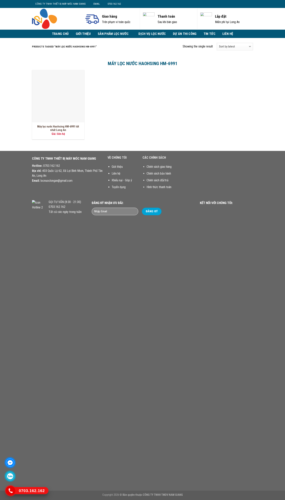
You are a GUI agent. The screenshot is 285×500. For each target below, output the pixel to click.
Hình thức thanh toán (159, 187)
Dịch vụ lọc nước (152, 34)
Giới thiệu (117, 167)
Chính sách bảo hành (159, 173)
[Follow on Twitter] (245, 4)
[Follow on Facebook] (238, 4)
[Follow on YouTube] (228, 210)
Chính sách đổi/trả (157, 180)
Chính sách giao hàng (159, 167)
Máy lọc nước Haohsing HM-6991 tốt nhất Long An (58, 128)
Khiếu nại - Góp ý (122, 180)
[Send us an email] (249, 4)
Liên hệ (227, 34)
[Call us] (223, 210)
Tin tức (209, 34)
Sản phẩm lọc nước (113, 34)
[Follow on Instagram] (242, 4)
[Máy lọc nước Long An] (55, 19)
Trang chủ (60, 34)
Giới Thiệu (83, 34)
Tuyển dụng (119, 187)
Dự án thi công (185, 34)
